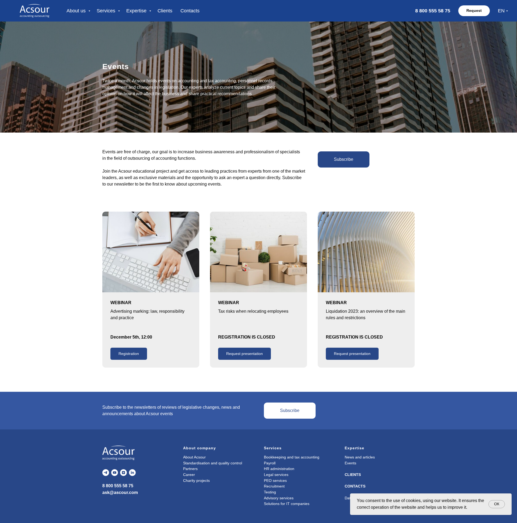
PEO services (275, 480)
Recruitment (274, 486)
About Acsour (194, 457)
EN (501, 10)
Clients (165, 10)
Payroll (269, 463)
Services (107, 10)
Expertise (137, 10)
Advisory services (279, 498)
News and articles (360, 457)
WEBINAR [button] (228, 302)
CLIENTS (353, 474)
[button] (343, 159)
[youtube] (114, 472)
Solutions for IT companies (286, 503)
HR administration (279, 469)
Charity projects (196, 480)
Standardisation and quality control (212, 463)
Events (350, 463)
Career (189, 474)
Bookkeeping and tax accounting (291, 457)
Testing (270, 492)
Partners (190, 469)
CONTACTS (355, 486)
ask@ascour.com (120, 492)
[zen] (123, 472)
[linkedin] (132, 472)
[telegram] (105, 472)
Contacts (190, 10)
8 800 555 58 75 (117, 485)
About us (77, 10)
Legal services (276, 474)
